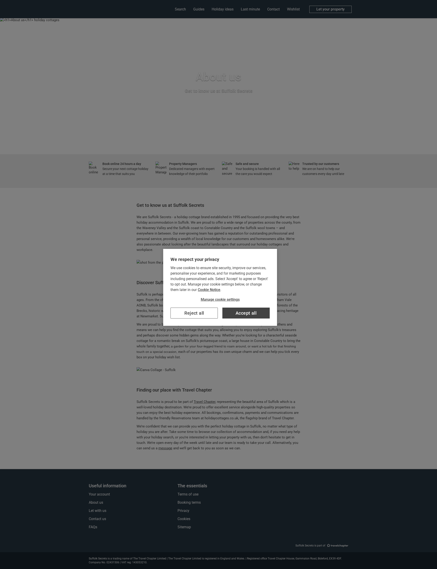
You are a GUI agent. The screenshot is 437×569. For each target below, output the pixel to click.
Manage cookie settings (220, 299)
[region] (220, 287)
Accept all (246, 313)
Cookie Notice (209, 290)
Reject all (194, 313)
